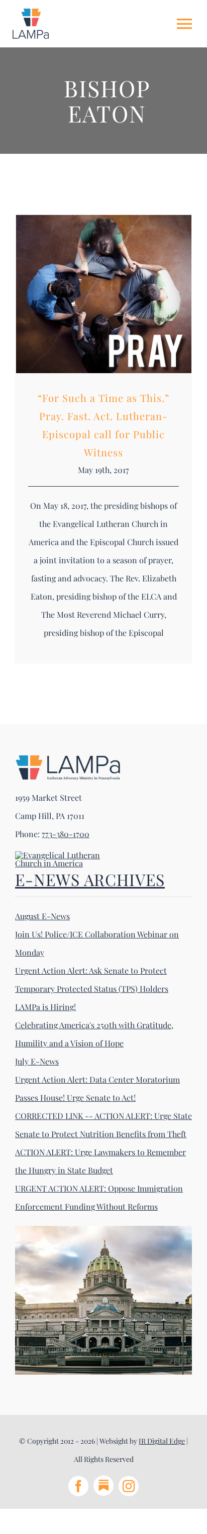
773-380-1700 (65, 834)
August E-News (42, 916)
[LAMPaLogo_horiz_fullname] (68, 758)
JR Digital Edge (162, 1441)
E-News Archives (90, 879)
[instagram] (129, 1486)
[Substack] (103, 1486)
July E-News (37, 1061)
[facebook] (78, 1486)
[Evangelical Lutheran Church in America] (65, 855)
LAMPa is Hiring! (45, 1006)
